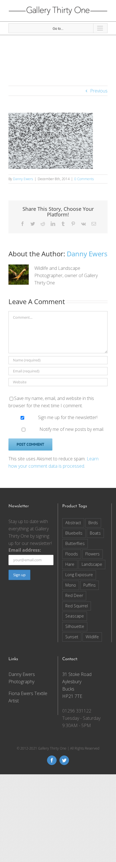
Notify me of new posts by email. (71, 429)
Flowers (92, 553)
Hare (69, 564)
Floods (71, 553)
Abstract (73, 522)
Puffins (89, 585)
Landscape (92, 564)
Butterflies (75, 543)
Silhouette (74, 626)
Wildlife (92, 636)
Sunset (71, 636)
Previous (99, 91)
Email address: (24, 550)
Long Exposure (79, 574)
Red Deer (74, 595)
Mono (70, 585)
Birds (93, 522)
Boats (95, 533)
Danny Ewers (23, 179)
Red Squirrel (76, 605)
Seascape (74, 616)
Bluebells (73, 533)
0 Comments (84, 179)
